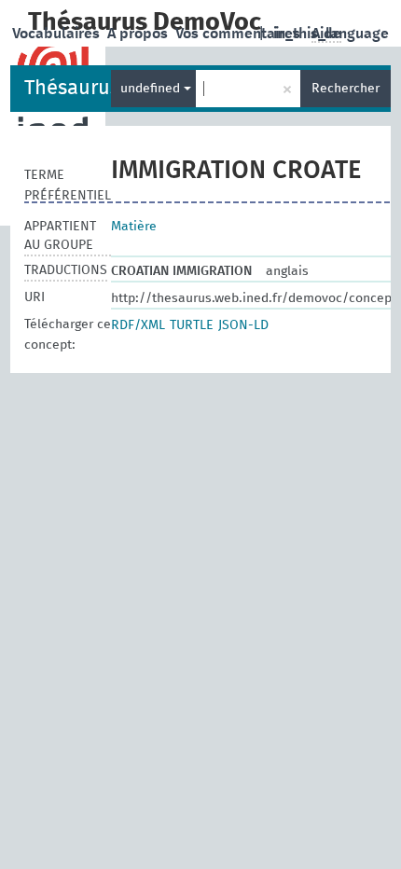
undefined (152, 88)
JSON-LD (243, 325)
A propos (139, 33)
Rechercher (345, 88)
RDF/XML (138, 325)
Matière (134, 226)
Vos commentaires (239, 33)
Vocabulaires (58, 33)
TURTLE (192, 325)
